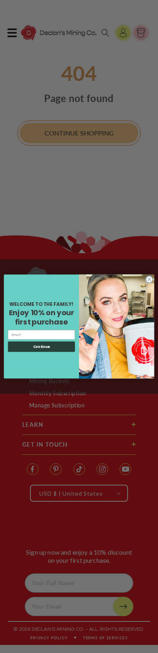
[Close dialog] (149, 279)
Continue (41, 346)
